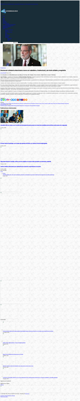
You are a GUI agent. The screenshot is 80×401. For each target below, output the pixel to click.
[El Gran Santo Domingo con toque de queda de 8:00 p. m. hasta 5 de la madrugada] (11, 140)
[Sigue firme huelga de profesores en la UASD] (9, 353)
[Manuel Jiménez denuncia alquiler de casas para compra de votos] (9, 364)
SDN (4, 20)
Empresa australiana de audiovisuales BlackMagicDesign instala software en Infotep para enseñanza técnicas (28, 331)
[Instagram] (8, 100)
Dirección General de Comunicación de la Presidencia (25, 103)
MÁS (4, 28)
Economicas (7, 35)
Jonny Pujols (53, 103)
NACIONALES (6, 23)
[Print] (24, 100)
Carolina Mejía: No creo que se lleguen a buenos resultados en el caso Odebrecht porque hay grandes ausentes (28, 174)
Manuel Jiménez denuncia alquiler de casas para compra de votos (18, 366)
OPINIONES (5, 27)
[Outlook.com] (12, 100)
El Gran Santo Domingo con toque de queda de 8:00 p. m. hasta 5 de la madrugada (23, 143)
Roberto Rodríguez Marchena (63, 103)
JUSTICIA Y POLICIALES (8, 25)
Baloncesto (9, 38)
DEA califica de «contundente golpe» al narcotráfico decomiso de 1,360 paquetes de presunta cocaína (19, 4)
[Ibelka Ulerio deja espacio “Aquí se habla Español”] (9, 341)
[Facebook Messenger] (14, 100)
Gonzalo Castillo (47, 103)
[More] (26, 100)
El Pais (1, 67)
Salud (6, 34)
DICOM (13, 103)
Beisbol (8, 39)
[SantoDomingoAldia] (9, 14)
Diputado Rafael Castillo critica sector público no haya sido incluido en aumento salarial (25, 161)
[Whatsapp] (4, 100)
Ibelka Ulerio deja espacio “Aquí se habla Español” (14, 342)
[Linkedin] (20, 100)
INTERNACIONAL (7, 26)
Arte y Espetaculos (8, 31)
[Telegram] (16, 100)
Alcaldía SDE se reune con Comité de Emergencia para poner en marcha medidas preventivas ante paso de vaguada (33, 125)
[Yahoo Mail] (22, 100)
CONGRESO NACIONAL (10, 24)
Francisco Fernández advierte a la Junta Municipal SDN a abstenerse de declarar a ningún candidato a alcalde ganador (30, 377)
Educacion (7, 36)
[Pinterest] (18, 100)
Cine (6, 33)
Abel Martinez (3, 103)
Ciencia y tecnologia (9, 29)
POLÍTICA (5, 22)
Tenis (8, 40)
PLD (57, 103)
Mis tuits (2, 384)
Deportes (6, 37)
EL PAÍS (4, 21)
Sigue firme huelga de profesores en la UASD (13, 354)
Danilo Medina (9, 103)
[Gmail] (10, 100)
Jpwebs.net (27, 393)
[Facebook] (1, 100)
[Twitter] (6, 100)
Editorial (6, 30)
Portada (4, 67)
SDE (4, 19)
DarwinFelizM (3, 72)
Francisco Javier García (39, 103)
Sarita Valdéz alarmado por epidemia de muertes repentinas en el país (20, 166)
